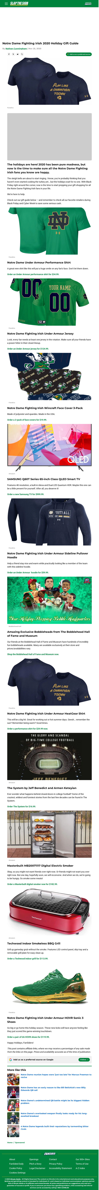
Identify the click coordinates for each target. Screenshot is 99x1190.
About (12, 1159)
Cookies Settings (17, 1172)
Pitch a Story (35, 1164)
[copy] (22, 54)
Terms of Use (82, 1164)
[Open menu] (6, 3)
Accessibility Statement (60, 1168)
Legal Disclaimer (37, 1168)
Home (10, 1142)
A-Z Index (80, 1168)
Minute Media (15, 1179)
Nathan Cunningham (16, 48)
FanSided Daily (16, 1164)
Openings (33, 1159)
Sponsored (20, 1142)
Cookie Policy (15, 1168)
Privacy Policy (55, 1164)
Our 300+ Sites (83, 1159)
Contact (53, 1159)
